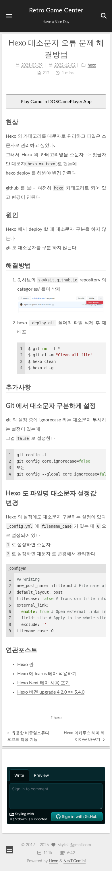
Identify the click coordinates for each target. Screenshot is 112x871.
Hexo (53, 861)
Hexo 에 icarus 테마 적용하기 (47, 673)
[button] (9, 16)
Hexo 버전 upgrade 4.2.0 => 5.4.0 (50, 692)
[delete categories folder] (61, 303)
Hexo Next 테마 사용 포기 (43, 683)
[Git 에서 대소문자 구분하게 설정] (102, 405)
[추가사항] (102, 387)
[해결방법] (102, 265)
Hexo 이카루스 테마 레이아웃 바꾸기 (84, 736)
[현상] (102, 122)
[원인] (102, 215)
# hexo (56, 718)
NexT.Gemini (74, 861)
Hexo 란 (25, 664)
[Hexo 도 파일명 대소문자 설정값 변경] (102, 493)
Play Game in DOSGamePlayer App (56, 101)
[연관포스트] (102, 649)
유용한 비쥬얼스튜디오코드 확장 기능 (28, 736)
